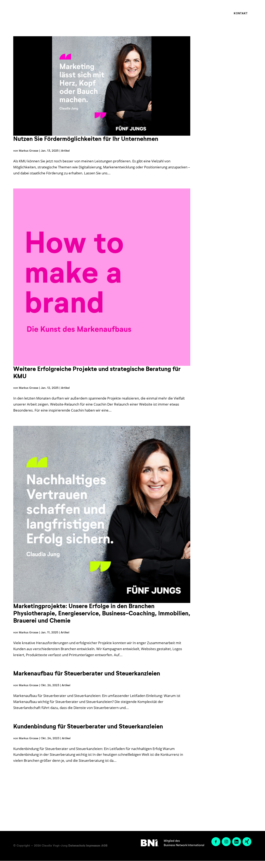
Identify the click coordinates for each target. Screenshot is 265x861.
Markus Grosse (28, 150)
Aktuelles (213, 13)
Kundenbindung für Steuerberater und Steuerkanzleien (88, 727)
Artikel (65, 150)
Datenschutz (76, 845)
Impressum (93, 845)
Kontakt (241, 13)
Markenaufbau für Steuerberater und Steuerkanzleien (86, 674)
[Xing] (246, 845)
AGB (104, 845)
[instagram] (226, 845)
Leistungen (150, 13)
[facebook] (215, 845)
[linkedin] (236, 845)
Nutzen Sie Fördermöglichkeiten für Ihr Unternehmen (85, 139)
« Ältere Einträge (181, 782)
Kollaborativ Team (184, 13)
